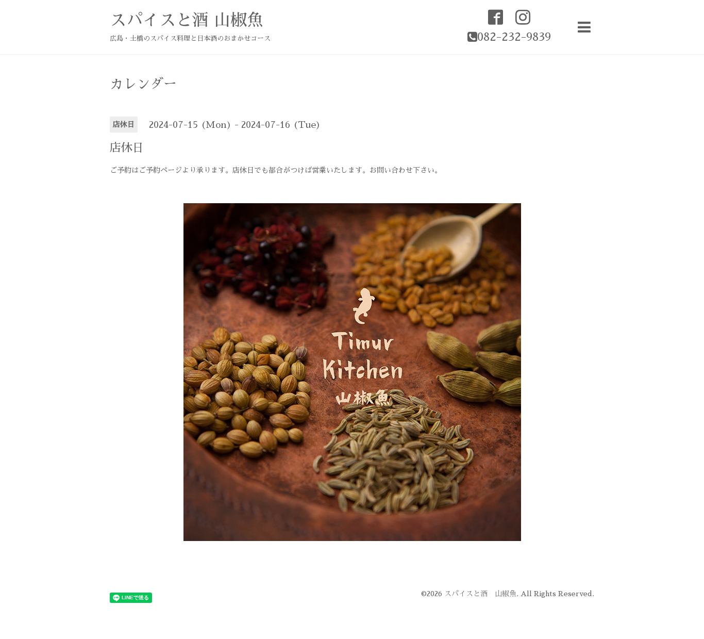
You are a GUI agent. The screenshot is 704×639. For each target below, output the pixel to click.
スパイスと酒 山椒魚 (186, 20)
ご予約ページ (160, 170)
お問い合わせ (391, 170)
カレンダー (143, 84)
